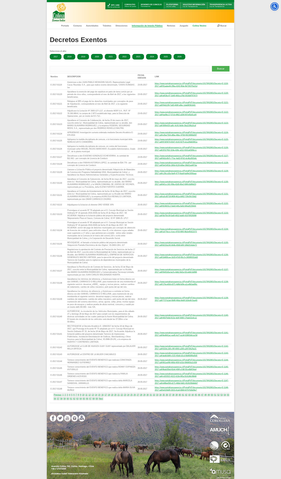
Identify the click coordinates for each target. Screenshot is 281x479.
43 (189, 395)
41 (183, 395)
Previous (57, 395)
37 (170, 395)
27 (138, 395)
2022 (124, 57)
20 (115, 395)
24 (128, 395)
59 (65, 399)
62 (74, 399)
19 (112, 395)
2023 (138, 57)
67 (90, 399)
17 (106, 395)
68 (93, 399)
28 (141, 395)
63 (77, 399)
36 (167, 395)
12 (90, 395)
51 (215, 395)
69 (97, 399)
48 (205, 395)
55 (228, 395)
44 (193, 395)
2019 (83, 57)
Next (101, 399)
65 (84, 399)
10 (83, 395)
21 (119, 395)
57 (58, 399)
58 (61, 399)
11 (86, 395)
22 (122, 395)
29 (144, 395)
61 (71, 399)
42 (186, 395)
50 (212, 395)
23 (125, 395)
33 (157, 395)
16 (102, 395)
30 (148, 395)
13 (93, 395)
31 (151, 395)
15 (99, 395)
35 (164, 395)
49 (209, 395)
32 (154, 395)
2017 (56, 57)
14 (96, 395)
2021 (111, 57)
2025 (166, 57)
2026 (179, 57)
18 (109, 395)
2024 (152, 57)
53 (222, 395)
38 (173, 395)
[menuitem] (114, 2)
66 (87, 399)
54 (225, 395)
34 (160, 395)
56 (55, 399)
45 (196, 395)
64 (81, 399)
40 (180, 395)
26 (135, 395)
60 (68, 399)
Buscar (220, 68)
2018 (69, 57)
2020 (97, 57)
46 (199, 395)
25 (131, 395)
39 (176, 395)
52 (218, 395)
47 (202, 395)
